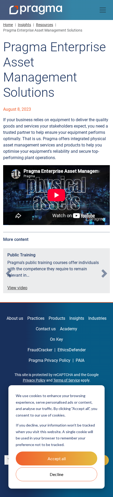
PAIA (80, 360)
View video (17, 287)
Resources (44, 25)
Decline (56, 474)
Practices (35, 318)
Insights (24, 25)
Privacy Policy (34, 380)
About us (15, 318)
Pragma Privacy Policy (49, 360)
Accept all (57, 458)
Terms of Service (66, 380)
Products (57, 318)
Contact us (46, 328)
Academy (68, 328)
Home (8, 25)
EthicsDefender (72, 349)
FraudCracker (40, 349)
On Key (56, 339)
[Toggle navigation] (103, 10)
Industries (97, 318)
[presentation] (8, 273)
